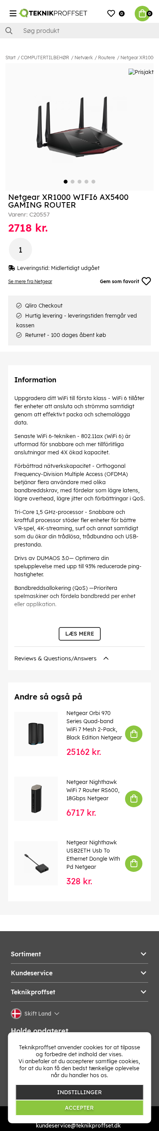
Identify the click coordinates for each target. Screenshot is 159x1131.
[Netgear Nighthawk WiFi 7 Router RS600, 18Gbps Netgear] (41, 798)
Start (10, 57)
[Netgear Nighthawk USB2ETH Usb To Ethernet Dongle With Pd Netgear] (41, 863)
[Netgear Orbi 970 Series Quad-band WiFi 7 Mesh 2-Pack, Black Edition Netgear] (41, 734)
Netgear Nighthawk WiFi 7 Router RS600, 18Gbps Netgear (93, 790)
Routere (106, 57)
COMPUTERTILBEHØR (45, 57)
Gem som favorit (119, 281)
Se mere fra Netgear (30, 281)
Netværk (83, 57)
